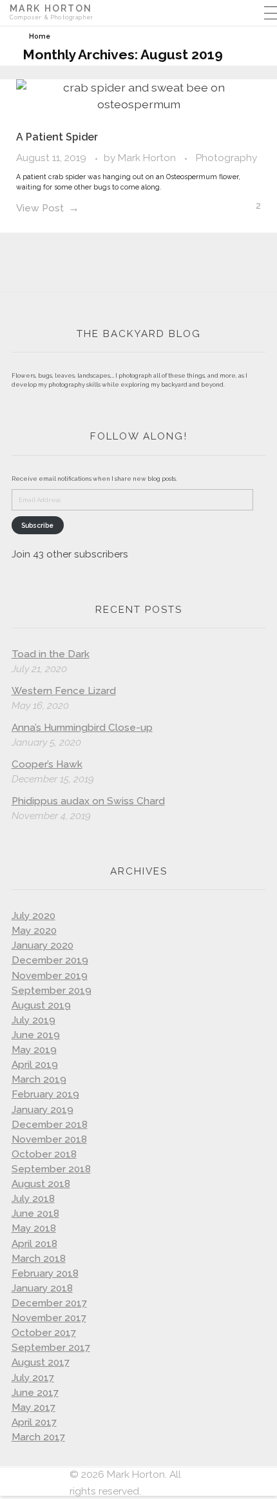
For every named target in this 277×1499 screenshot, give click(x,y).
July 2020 (33, 916)
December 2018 (50, 1124)
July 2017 (33, 1378)
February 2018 (45, 1273)
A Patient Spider (57, 137)
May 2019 (34, 1050)
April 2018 (34, 1244)
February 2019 (45, 1094)
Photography (226, 157)
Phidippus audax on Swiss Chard (88, 801)
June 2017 (35, 1392)
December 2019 (50, 960)
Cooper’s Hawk (47, 764)
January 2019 (42, 1110)
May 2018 (34, 1228)
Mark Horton (148, 157)
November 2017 (49, 1318)
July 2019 (33, 1020)
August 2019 (41, 1005)
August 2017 (41, 1362)
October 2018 (44, 1154)
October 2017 (44, 1333)
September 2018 (51, 1169)
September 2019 (51, 990)
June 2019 (36, 1035)
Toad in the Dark (51, 654)
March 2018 (39, 1258)
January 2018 (42, 1288)
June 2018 (35, 1213)
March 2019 (39, 1079)
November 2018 (49, 1139)
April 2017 (34, 1422)
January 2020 (42, 945)
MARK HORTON (51, 8)
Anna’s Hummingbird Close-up (82, 727)
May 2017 (33, 1407)
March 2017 (38, 1437)
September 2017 (51, 1347)
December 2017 (49, 1303)
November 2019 (50, 976)
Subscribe (37, 525)
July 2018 (33, 1198)
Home (39, 36)
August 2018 (41, 1184)
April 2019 (35, 1064)
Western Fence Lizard (64, 691)
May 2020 (34, 930)
